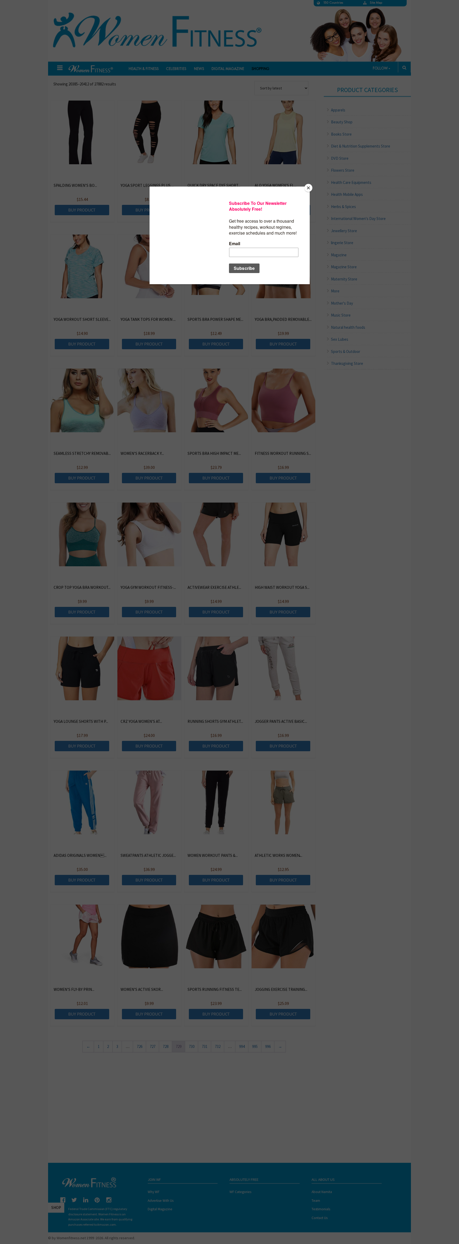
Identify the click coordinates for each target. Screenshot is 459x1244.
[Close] (308, 188)
